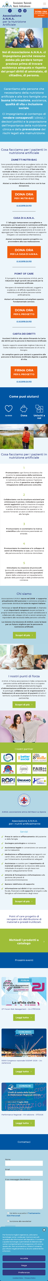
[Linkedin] (20, 11)
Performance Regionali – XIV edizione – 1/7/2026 (22, 1115)
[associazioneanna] (17, 4)
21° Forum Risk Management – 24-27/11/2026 (21, 1009)
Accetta (24, 1258)
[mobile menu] (44, 4)
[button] (44, 1230)
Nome (7, 1159)
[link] (8, 757)
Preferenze (24, 1272)
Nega (24, 1265)
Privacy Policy (30, 1278)
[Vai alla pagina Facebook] (10, 11)
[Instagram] (25, 11)
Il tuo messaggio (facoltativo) (17, 1179)
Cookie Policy (18, 1278)
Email (7, 1169)
